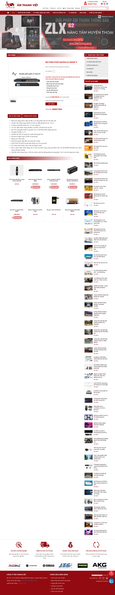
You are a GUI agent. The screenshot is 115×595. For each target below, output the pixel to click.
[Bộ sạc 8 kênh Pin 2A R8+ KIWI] (35, 200)
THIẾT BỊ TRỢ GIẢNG (95, 13)
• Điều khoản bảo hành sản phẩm (54, 84)
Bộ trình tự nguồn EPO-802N (17, 210)
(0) (65, 8)
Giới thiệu (46, 8)
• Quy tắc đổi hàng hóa (51, 90)
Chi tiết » (96, 91)
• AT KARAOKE (89, 68)
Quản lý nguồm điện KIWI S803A (72, 210)
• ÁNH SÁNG (89, 72)
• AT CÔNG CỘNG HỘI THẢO (93, 62)
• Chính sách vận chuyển (52, 81)
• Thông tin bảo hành (51, 88)
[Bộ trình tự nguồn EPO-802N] (17, 200)
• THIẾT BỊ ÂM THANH (91, 58)
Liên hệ (59, 8)
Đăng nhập (70, 8)
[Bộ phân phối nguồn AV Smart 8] (13, 100)
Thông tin (53, 8)
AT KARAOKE (73, 13)
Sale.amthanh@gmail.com (29, 580)
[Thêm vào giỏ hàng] (35, 187)
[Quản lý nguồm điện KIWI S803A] (72, 200)
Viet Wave (105, 581)
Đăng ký (77, 8)
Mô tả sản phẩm (14, 116)
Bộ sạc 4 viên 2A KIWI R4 (54, 210)
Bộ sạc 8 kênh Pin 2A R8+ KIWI (35, 210)
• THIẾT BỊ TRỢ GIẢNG (91, 75)
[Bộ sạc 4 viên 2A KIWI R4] (54, 200)
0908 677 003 (22, 583)
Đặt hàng (51, 104)
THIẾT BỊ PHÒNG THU (59, 13)
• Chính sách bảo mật (51, 92)
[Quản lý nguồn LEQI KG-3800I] (35, 170)
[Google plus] (103, 578)
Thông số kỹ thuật (30, 116)
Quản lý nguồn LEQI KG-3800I (35, 180)
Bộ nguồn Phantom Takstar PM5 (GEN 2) (72, 180)
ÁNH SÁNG (83, 13)
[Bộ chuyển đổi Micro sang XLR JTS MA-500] (17, 170)
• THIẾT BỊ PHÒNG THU (92, 65)
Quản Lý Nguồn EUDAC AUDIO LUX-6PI (53, 180)
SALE (13, 13)
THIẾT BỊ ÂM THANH (24, 13)
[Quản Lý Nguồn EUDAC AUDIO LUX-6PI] (54, 170)
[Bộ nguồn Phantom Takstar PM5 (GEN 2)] (72, 170)
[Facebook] (100, 578)
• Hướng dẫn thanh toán (52, 86)
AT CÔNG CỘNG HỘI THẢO (41, 13)
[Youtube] (107, 578)
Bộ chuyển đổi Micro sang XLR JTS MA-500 (16, 180)
